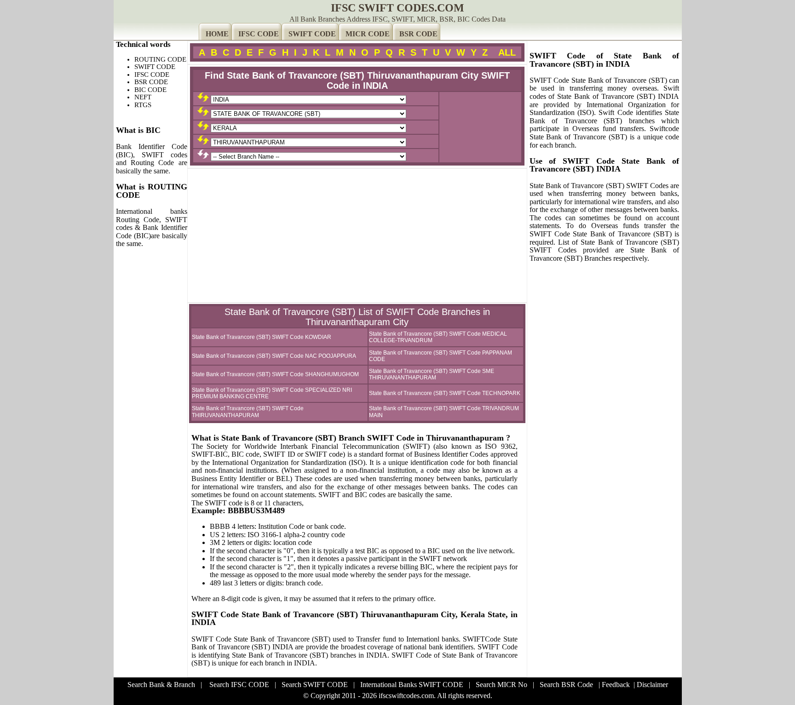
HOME (217, 34)
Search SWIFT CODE (315, 684)
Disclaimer (652, 684)
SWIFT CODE (312, 34)
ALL (507, 52)
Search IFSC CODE (239, 684)
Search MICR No (501, 684)
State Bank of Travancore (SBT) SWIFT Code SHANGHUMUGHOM (275, 374)
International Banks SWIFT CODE (411, 684)
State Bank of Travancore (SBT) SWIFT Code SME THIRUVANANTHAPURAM (431, 374)
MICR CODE (368, 34)
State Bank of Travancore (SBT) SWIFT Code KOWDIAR (261, 337)
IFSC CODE (258, 34)
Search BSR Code (566, 684)
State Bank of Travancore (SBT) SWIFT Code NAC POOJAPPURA (274, 356)
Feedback (616, 684)
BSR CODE (418, 34)
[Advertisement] (357, 235)
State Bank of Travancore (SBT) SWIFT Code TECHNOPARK (444, 393)
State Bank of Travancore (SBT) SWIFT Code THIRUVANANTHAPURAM (248, 411)
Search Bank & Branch (161, 684)
